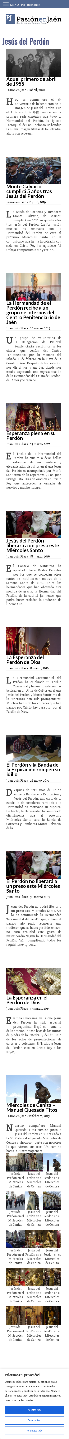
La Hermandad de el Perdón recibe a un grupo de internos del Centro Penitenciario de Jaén (33, 312)
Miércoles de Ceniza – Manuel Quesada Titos (31, 1107)
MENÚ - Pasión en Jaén (25, 5)
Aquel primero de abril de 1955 (31, 81)
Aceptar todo (35, 1410)
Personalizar (34, 1420)
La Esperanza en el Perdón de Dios (27, 1000)
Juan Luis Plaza (17, 328)
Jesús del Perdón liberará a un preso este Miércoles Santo (32, 545)
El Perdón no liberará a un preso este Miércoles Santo (33, 886)
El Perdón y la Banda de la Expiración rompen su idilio (33, 769)
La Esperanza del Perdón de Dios (25, 659)
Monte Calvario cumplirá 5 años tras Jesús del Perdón (29, 191)
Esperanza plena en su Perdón (31, 435)
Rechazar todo (35, 1430)
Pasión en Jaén (34, 19)
